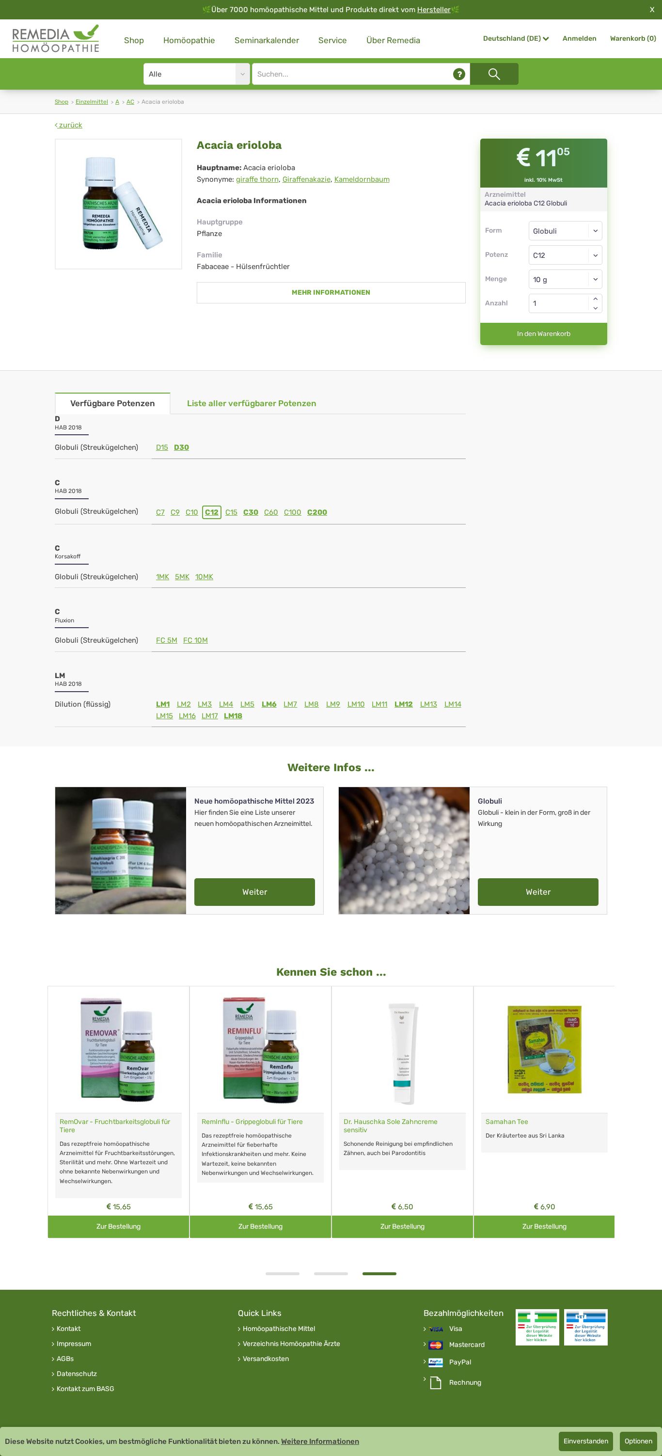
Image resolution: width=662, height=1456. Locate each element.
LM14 (452, 704)
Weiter (254, 892)
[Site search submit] (494, 74)
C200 (317, 512)
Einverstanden (586, 1441)
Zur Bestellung (118, 1226)
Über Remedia (393, 40)
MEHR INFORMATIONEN (331, 292)
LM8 (311, 704)
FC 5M (166, 640)
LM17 (210, 716)
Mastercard (467, 1345)
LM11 (379, 704)
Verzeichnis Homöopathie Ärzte (291, 1344)
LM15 (164, 716)
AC (130, 101)
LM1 (163, 704)
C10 (192, 512)
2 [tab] (331, 1273)
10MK (204, 576)
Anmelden (580, 38)
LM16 (187, 716)
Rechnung (465, 1382)
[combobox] (566, 255)
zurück (69, 125)
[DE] (56, 38)
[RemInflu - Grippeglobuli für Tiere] (260, 1049)
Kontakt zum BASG (85, 1389)
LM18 (233, 716)
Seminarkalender (267, 40)
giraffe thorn (257, 179)
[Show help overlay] (459, 74)
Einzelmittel (92, 101)
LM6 (269, 704)
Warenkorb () (633, 38)
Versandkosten (266, 1359)
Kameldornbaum (362, 179)
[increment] (595, 298)
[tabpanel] (402, 1112)
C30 (250, 512)
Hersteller (434, 9)
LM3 (205, 704)
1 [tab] (282, 1273)
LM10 (356, 704)
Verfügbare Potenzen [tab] (112, 403)
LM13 (428, 704)
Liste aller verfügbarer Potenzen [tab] (251, 403)
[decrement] (595, 308)
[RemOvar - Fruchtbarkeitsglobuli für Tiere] (118, 1049)
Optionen (638, 1441)
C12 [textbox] (539, 255)
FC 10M (195, 640)
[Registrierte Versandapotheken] (537, 1327)
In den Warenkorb (543, 334)
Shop (134, 40)
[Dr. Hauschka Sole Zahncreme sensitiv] (402, 1049)
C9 (175, 512)
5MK (182, 576)
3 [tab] (379, 1273)
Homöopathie (189, 40)
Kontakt (68, 1329)
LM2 (184, 704)
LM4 (226, 704)
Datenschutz (77, 1374)
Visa (455, 1329)
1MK (162, 576)
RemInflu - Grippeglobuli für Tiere (252, 1122)
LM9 (333, 704)
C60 (271, 512)
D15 (162, 447)
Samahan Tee (507, 1122)
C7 (160, 512)
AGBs (65, 1359)
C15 (231, 512)
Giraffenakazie (307, 179)
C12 (212, 512)
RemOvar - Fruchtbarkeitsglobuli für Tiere (115, 1126)
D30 (181, 447)
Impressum (74, 1344)
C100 (292, 512)
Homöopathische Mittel (279, 1329)
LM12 (403, 704)
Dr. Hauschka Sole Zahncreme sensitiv (391, 1126)
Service (332, 40)
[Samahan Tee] (544, 1049)
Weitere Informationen (320, 1441)
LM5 (247, 704)
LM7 (290, 704)
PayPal (460, 1362)
